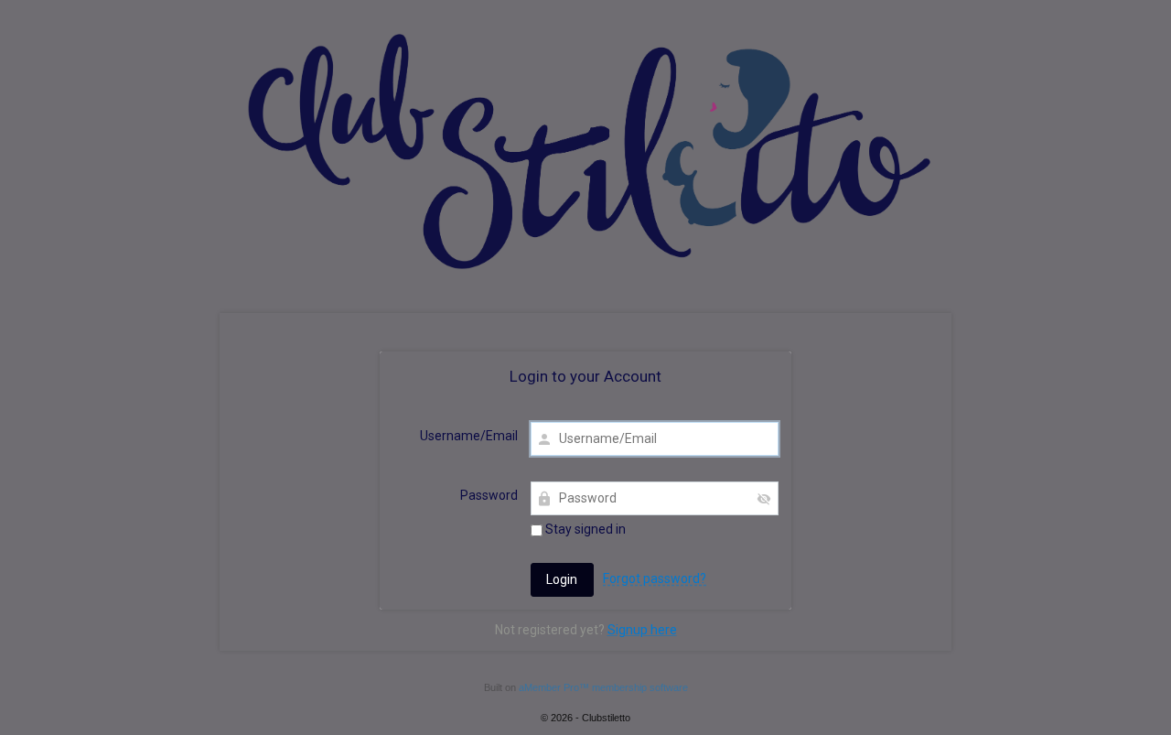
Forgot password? (654, 578)
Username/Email (469, 435)
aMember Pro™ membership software (603, 687)
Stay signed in (584, 529)
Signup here (642, 629)
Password (489, 495)
